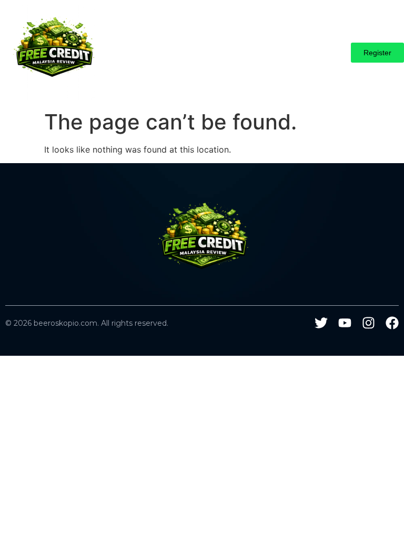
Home (129, 42)
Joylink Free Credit (322, 42)
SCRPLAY (261, 61)
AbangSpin (173, 42)
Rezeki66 (213, 61)
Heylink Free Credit (240, 42)
